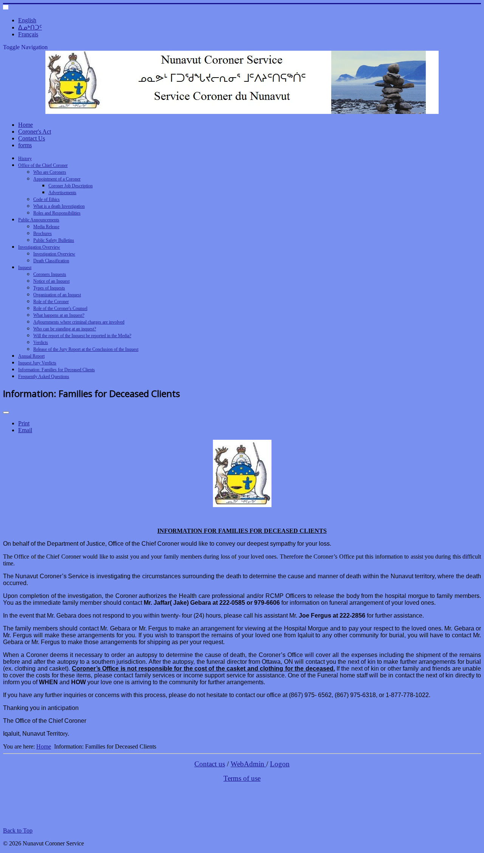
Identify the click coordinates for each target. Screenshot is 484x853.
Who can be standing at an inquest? (64, 329)
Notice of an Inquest (51, 281)
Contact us (209, 764)
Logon (280, 764)
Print (23, 423)
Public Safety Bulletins (53, 240)
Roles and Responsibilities (57, 213)
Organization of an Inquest (57, 294)
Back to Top (18, 830)
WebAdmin (248, 764)
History (25, 158)
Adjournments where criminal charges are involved (78, 322)
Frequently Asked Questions (43, 376)
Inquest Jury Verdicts (37, 363)
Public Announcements (38, 220)
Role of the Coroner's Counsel (60, 308)
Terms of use (242, 778)
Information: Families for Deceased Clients (56, 369)
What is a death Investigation (59, 206)
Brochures (42, 233)
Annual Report (31, 356)
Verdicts (40, 342)
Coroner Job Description (70, 185)
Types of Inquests (49, 288)
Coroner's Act (34, 131)
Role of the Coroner (51, 301)
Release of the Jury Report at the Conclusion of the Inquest (85, 349)
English (27, 20)
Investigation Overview (39, 247)
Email (25, 430)
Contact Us (31, 138)
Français (28, 34)
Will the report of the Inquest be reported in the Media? (82, 335)
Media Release (46, 226)
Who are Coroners (49, 172)
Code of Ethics (46, 199)
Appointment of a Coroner (57, 179)
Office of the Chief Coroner (43, 165)
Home (25, 124)
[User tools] (6, 412)
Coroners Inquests (49, 274)
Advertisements (62, 192)
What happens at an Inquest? (58, 315)
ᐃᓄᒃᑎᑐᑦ (30, 27)
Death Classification (51, 260)
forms (25, 145)
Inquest (24, 267)
